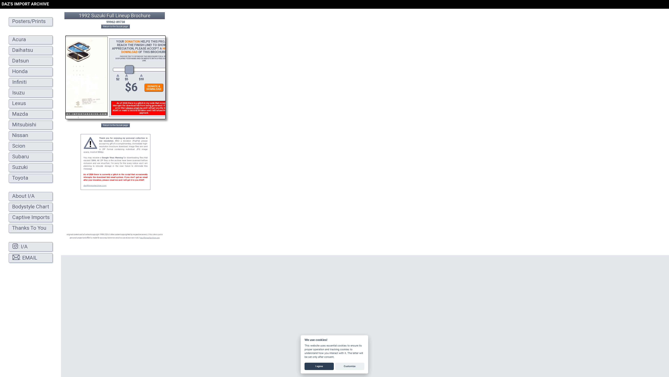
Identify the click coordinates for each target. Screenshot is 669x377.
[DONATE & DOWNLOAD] (153, 92)
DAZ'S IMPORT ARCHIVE (25, 4)
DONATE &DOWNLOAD (154, 87)
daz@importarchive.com (94, 185)
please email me (134, 108)
